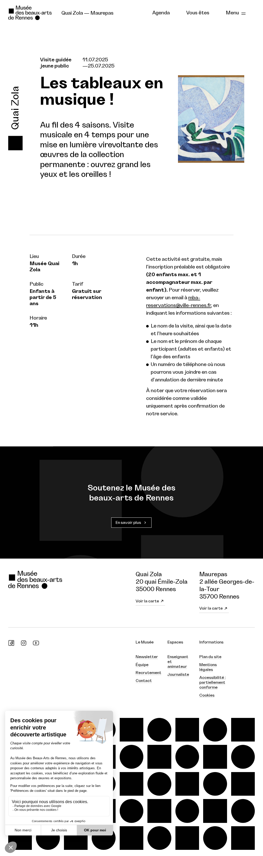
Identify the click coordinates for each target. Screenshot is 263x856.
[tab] (161, 13)
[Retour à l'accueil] (30, 13)
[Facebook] (11, 645)
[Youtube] (36, 645)
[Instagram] (24, 645)
